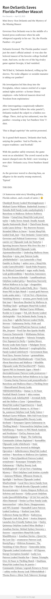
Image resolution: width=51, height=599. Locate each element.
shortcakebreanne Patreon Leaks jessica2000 (24, 373)
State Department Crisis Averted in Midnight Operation (22, 447)
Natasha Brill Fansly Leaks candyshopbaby (23, 210)
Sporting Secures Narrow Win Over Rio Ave (24, 245)
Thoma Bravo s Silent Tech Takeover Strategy (25, 575)
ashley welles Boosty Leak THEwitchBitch (24, 571)
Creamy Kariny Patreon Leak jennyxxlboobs (25, 380)
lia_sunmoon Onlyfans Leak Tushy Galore (22, 412)
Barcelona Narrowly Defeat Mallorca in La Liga (25, 376)
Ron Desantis (8, 16)
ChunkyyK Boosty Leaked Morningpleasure (23, 203)
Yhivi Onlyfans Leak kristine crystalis (30, 472)
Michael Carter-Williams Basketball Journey (24, 206)
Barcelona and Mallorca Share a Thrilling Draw (25, 383)
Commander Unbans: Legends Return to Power (25, 568)
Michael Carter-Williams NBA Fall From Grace (25, 415)
